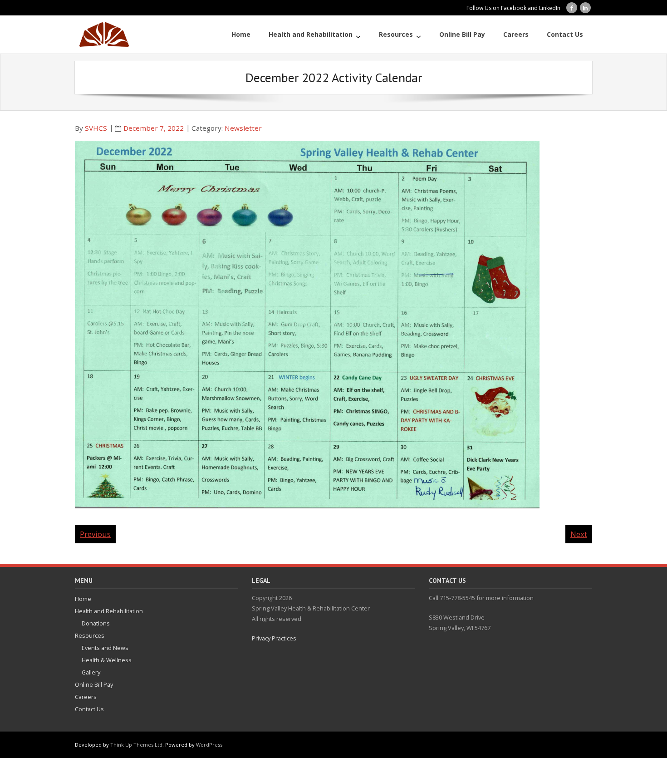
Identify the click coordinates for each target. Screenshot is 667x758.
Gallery (91, 672)
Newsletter (243, 128)
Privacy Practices (274, 638)
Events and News (105, 648)
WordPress (209, 744)
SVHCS (96, 128)
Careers (86, 697)
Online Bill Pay (94, 684)
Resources (89, 635)
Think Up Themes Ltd (136, 744)
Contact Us (89, 709)
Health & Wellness (107, 660)
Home (83, 599)
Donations (96, 623)
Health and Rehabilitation (109, 611)
